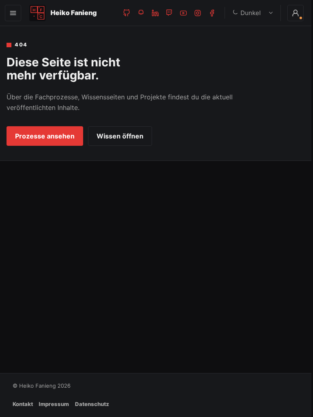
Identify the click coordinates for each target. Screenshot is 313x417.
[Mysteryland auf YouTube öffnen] (184, 13)
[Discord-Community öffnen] (141, 13)
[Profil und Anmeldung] (289, 13)
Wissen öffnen (120, 136)
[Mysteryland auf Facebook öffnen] (212, 13)
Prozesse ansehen (45, 136)
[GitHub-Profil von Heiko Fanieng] (126, 13)
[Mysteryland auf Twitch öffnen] (169, 13)
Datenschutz (92, 404)
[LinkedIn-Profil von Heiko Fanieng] (155, 13)
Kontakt (23, 404)
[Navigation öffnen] (13, 13)
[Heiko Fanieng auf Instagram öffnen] (198, 13)
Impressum (54, 404)
